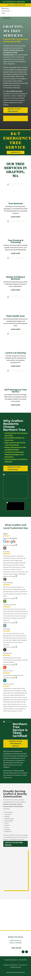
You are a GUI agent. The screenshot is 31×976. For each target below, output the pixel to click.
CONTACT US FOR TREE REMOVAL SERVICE (15, 743)
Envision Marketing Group (18, 972)
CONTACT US (15, 152)
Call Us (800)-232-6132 (16, 5)
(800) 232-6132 (16, 948)
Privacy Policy (23, 959)
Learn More (15, 290)
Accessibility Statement (10, 959)
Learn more (15, 217)
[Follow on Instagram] (26, 951)
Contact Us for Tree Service (14, 844)
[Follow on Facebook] (23, 951)
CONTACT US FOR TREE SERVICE (13, 110)
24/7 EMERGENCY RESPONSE (14, 2)
